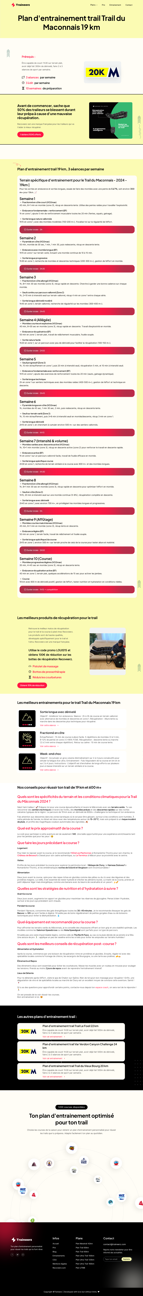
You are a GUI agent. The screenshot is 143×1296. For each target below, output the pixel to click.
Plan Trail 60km (82, 1248)
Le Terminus (81, 855)
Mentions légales (60, 1264)
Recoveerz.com (59, 1268)
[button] (93, 5)
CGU (55, 1260)
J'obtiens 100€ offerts (30, 134)
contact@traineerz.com (114, 1244)
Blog (54, 1252)
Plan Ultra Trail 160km (85, 1264)
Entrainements (59, 1256)
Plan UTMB (80, 1268)
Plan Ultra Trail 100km (85, 1256)
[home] (21, 5)
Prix (103, 5)
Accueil (56, 1243)
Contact (128, 5)
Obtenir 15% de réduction (32, 685)
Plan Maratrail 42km (84, 1243)
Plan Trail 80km (82, 1252)
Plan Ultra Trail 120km (85, 1260)
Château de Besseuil (27, 855)
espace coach (101, 987)
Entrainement (115, 5)
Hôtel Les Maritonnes (81, 853)
